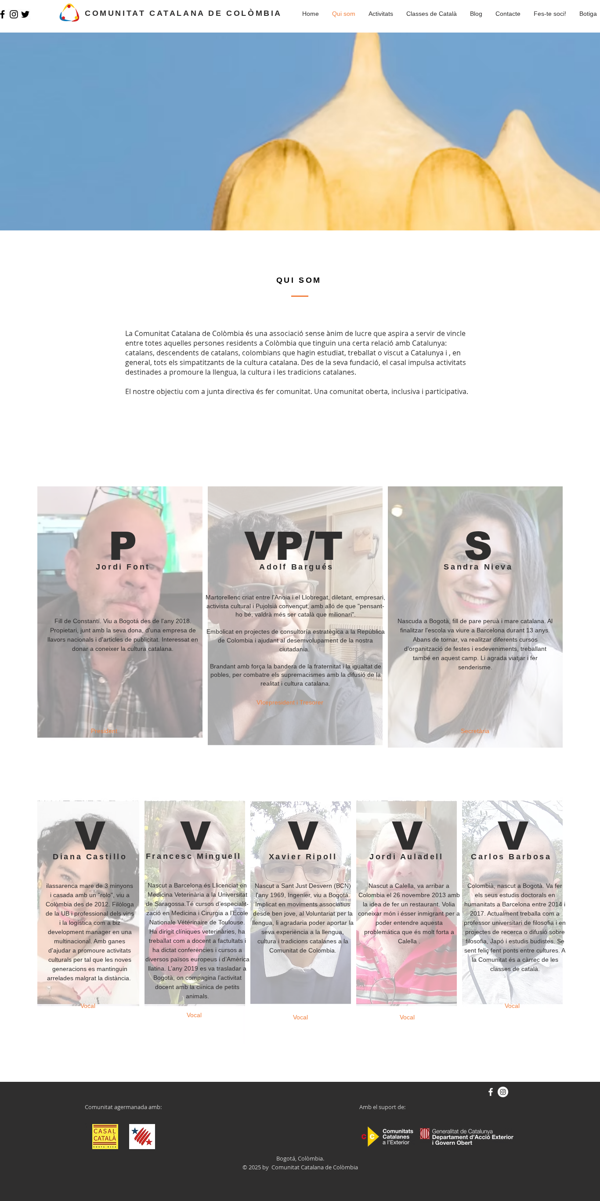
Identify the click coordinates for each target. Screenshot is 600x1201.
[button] (476, 13)
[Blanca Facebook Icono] (490, 1092)
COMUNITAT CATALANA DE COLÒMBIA (183, 13)
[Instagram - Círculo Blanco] (503, 1092)
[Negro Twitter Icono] (25, 14)
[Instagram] (13, 14)
